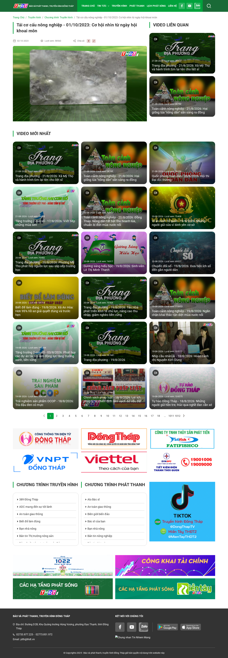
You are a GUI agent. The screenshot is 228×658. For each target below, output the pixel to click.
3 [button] (63, 415)
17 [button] (152, 415)
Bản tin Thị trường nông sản (36, 536)
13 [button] (126, 415)
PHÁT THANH (137, 6)
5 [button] (75, 415)
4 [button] (69, 415)
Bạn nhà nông (27, 528)
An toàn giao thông (31, 514)
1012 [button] (177, 415)
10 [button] (107, 415)
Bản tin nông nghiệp (99, 536)
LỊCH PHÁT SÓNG (156, 6)
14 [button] (133, 415)
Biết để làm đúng (29, 521)
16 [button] (145, 415)
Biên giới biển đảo (98, 514)
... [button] (165, 415)
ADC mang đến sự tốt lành (35, 506)
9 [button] (101, 415)
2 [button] (56, 415)
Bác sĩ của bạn (96, 521)
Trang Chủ (18, 17)
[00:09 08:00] (80, 83)
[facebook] (87, 41)
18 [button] (158, 415)
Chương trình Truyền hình (59, 17)
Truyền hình (34, 17)
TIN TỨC (101, 6)
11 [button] (114, 415)
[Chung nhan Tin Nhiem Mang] (165, 637)
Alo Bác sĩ (93, 499)
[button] (184, 416)
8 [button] (95, 415)
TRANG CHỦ (88, 6)
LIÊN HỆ (172, 6)
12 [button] (120, 415)
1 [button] (50, 415)
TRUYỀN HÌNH (119, 6)
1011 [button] (171, 415)
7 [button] (88, 415)
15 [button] (139, 415)
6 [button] (82, 415)
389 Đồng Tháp (28, 499)
